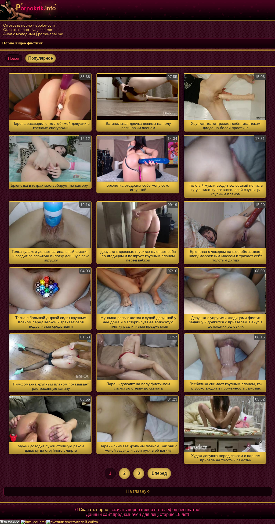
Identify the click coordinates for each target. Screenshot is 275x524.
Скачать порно (93, 509)
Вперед (159, 473)
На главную (138, 491)
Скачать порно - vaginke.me (27, 29)
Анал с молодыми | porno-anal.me (33, 34)
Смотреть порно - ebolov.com (29, 25)
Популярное (40, 58)
